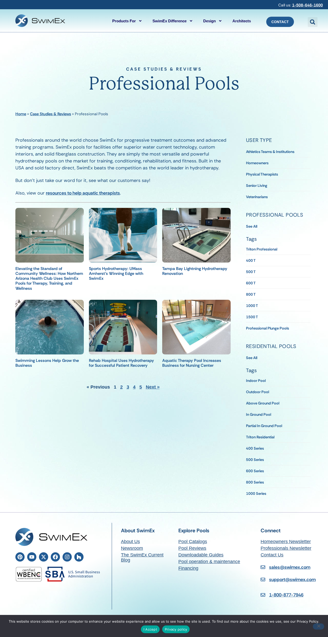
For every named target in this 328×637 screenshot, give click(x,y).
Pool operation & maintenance (209, 561)
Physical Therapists (262, 174)
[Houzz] (79, 557)
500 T (251, 271)
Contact (280, 22)
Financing (188, 568)
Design (209, 21)
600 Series (255, 471)
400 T (251, 260)
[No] (318, 626)
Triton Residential (260, 437)
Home (20, 114)
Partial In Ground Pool (264, 425)
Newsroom (132, 548)
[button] (312, 22)
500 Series (255, 459)
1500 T (252, 317)
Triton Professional (261, 249)
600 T (251, 283)
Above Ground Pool (262, 403)
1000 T (252, 305)
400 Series (255, 448)
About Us (130, 541)
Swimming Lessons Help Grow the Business (47, 363)
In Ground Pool (258, 414)
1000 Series (256, 493)
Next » (153, 387)
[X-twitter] (43, 557)
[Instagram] (67, 557)
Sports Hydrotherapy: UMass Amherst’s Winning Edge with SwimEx (116, 273)
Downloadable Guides (200, 554)
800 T (251, 294)
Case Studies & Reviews (50, 114)
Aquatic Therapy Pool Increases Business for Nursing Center (191, 363)
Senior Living (256, 185)
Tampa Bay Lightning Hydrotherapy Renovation (194, 271)
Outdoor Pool (257, 391)
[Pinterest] (20, 557)
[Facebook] (55, 557)
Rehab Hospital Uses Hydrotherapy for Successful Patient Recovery (121, 363)
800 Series (255, 482)
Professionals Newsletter (286, 548)
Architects (241, 21)
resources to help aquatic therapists (83, 193)
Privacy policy (176, 629)
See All (251, 226)
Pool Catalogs (192, 541)
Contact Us (272, 554)
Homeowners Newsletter (286, 541)
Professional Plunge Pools (267, 328)
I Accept (150, 629)
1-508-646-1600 (307, 5)
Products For (124, 21)
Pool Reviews (192, 548)
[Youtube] (31, 557)
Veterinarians (257, 196)
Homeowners (257, 163)
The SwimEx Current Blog (142, 557)
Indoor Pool (256, 380)
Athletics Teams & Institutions (270, 151)
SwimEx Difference (169, 21)
